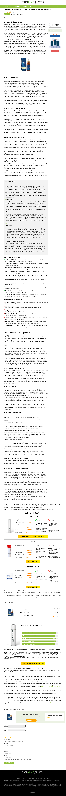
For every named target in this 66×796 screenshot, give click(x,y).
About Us (18, 778)
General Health (9, 6)
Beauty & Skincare (26, 6)
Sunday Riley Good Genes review (47, 695)
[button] (57, 6)
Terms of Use (39, 778)
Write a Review (31, 720)
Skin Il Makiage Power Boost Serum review (50, 686)
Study (6, 223)
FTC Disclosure (47, 778)
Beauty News (17, 6)
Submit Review (9, 763)
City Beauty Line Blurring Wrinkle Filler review (50, 702)
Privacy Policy (31, 778)
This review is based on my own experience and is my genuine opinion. (19, 759)
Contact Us (24, 778)
